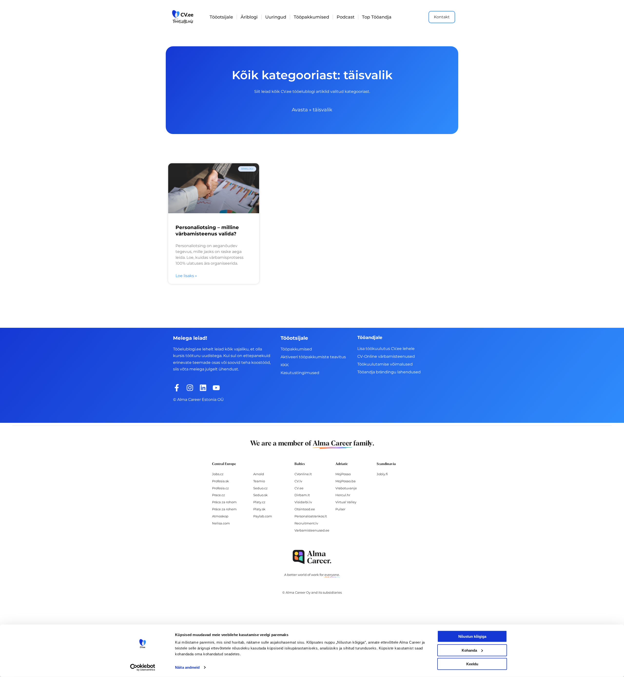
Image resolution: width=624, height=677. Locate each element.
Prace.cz (218, 495)
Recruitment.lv (306, 523)
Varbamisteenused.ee (311, 530)
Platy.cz (259, 502)
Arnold (258, 474)
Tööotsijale (221, 17)
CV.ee (298, 488)
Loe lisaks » (186, 275)
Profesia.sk (220, 481)
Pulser (340, 509)
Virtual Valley (345, 502)
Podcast (345, 17)
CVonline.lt (303, 474)
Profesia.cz (220, 488)
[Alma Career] (312, 557)
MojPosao (343, 474)
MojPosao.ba (345, 481)
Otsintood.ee (304, 509)
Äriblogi (249, 17)
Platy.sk (259, 509)
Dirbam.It (302, 495)
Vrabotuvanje (346, 488)
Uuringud (275, 17)
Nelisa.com (221, 523)
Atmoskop (220, 516)
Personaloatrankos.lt (310, 516)
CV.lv (298, 481)
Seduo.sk (260, 495)
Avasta (300, 110)
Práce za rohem (224, 509)
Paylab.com (262, 516)
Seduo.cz (260, 488)
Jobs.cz (218, 474)
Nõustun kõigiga (472, 636)
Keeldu (472, 664)
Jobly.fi (382, 474)
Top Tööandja (376, 17)
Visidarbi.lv (303, 502)
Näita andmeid (187, 667)
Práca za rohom (224, 502)
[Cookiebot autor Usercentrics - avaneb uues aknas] (142, 667)
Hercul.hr (342, 495)
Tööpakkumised (311, 17)
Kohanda (469, 650)
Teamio (259, 481)
